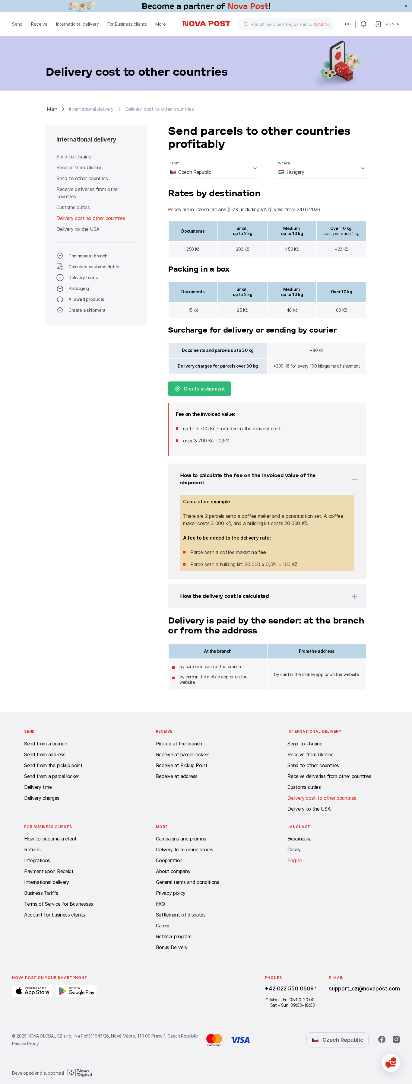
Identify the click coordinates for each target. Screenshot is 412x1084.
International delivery (77, 24)
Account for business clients (54, 915)
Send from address (44, 754)
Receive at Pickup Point (182, 765)
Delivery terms (83, 277)
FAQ (160, 904)
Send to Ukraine (73, 157)
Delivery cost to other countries (90, 218)
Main (52, 109)
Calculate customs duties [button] (94, 266)
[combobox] (213, 168)
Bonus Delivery (172, 947)
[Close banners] (406, 6)
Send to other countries (82, 178)
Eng (346, 24)
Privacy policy (171, 893)
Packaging (78, 288)
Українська (299, 839)
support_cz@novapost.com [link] (364, 988)
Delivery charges (41, 798)
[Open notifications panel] (363, 24)
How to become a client (50, 839)
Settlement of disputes (181, 915)
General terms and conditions (187, 882)
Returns (32, 849)
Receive (39, 24)
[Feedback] (391, 1063)
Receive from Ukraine (79, 167)
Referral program (174, 936)
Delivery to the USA (78, 229)
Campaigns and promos (181, 839)
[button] (259, 479)
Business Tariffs (41, 893)
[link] (206, 6)
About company (173, 871)
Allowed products (86, 299)
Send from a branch (45, 744)
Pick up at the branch (179, 744)
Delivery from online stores (184, 849)
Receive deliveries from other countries (87, 192)
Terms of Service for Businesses (58, 904)
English (294, 860)
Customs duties (73, 207)
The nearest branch (87, 255)
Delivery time (38, 787)
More (160, 24)
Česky (293, 849)
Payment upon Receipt (49, 871)
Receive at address (177, 776)
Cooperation (169, 860)
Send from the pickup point (53, 765)
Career (163, 926)
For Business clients (127, 24)
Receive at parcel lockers (183, 754)
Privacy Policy (25, 1043)
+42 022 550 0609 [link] (289, 988)
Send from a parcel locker (51, 776)
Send (17, 24)
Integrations (37, 860)
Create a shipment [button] (87, 310)
